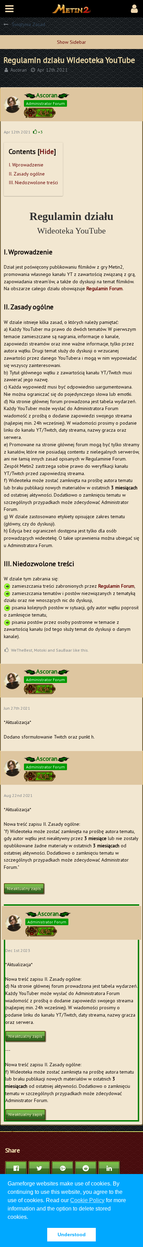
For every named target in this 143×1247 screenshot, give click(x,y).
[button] (9, 8)
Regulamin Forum (104, 288)
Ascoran (18, 70)
